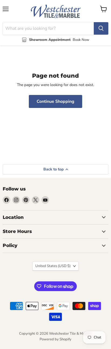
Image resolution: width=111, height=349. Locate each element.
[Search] (101, 28)
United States (53, 266)
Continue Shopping (55, 101)
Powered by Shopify (55, 339)
